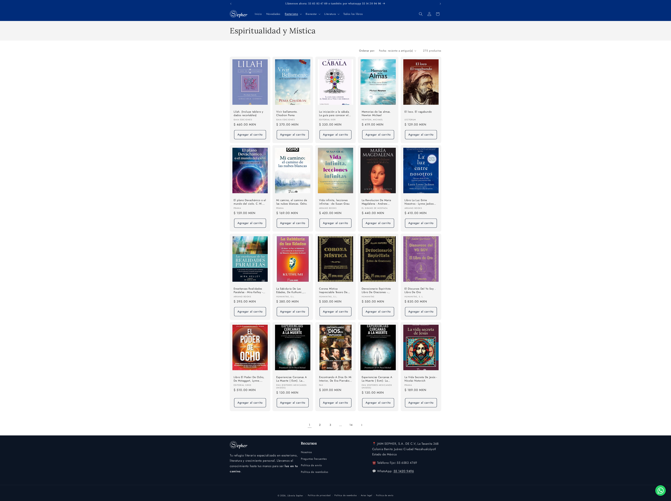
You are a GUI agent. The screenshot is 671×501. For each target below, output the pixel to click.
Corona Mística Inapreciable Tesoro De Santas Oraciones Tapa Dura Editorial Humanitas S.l (334, 290)
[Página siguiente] (361, 425)
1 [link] (309, 425)
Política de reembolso (314, 472)
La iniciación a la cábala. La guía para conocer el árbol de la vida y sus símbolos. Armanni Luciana (334, 114)
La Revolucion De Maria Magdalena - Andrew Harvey (376, 202)
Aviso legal (366, 495)
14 (350, 425)
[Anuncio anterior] (231, 3)
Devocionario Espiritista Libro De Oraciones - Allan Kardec (376, 290)
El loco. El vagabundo (418, 112)
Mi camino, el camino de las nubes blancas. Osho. (291, 202)
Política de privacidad (319, 495)
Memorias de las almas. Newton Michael (376, 113)
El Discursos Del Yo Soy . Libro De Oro (420, 290)
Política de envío (384, 495)
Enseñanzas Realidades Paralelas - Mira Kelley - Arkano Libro (248, 290)
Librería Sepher (295, 495)
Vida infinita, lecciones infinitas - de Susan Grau (334, 202)
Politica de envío (311, 465)
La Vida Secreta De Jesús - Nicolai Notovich (421, 379)
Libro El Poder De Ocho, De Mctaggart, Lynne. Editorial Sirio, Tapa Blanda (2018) (249, 379)
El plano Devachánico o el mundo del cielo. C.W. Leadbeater (250, 202)
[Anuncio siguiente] (440, 3)
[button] (293, 14)
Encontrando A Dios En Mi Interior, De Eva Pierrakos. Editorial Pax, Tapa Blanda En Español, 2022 (335, 379)
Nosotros (306, 452)
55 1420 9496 (404, 471)
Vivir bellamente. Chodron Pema (287, 113)
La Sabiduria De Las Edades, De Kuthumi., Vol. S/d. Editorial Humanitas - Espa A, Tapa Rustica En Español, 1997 (292, 290)
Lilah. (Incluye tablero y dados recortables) (248, 113)
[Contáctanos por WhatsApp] (660, 490)
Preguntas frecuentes (314, 459)
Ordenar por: (367, 51)
